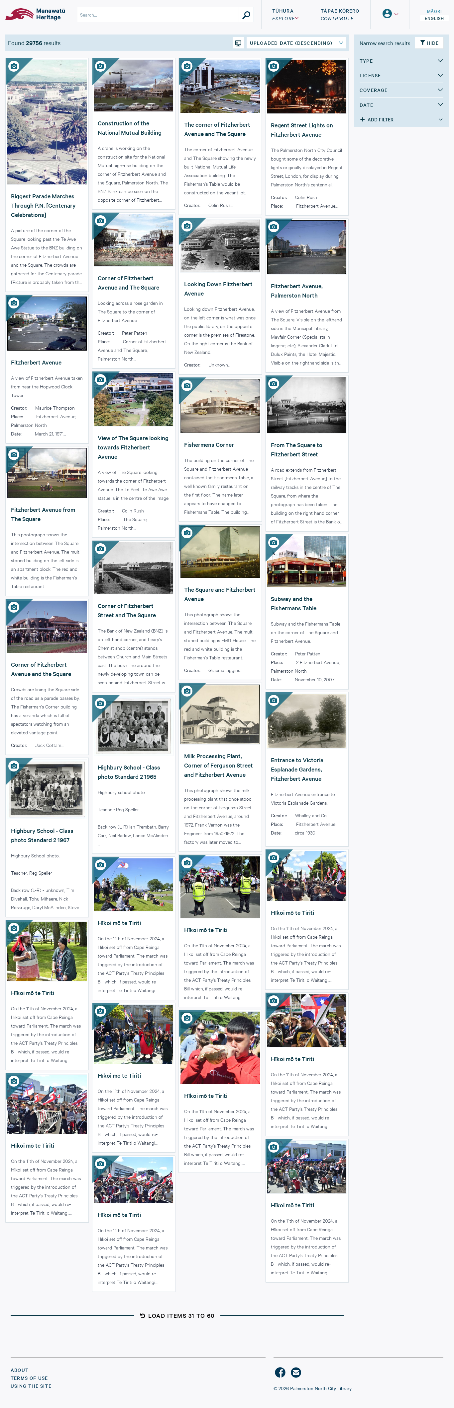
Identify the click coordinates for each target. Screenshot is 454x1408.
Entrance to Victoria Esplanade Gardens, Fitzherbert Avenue (297, 769)
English (434, 18)
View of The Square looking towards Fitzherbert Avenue (133, 447)
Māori (434, 11)
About (20, 1370)
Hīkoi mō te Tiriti (292, 912)
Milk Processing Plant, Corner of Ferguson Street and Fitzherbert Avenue (218, 765)
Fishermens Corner (209, 444)
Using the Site (31, 1385)
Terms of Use (29, 1377)
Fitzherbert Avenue (36, 362)
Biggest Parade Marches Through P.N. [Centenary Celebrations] (43, 205)
